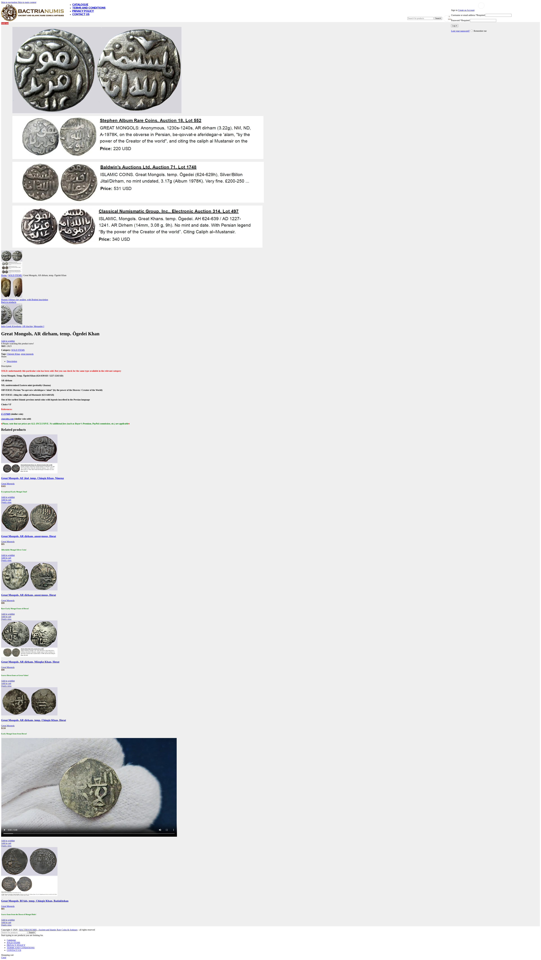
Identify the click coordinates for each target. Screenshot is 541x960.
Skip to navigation (9, 2)
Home (4, 275)
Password (460, 20)
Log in (454, 26)
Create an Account (466, 10)
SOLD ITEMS (15, 275)
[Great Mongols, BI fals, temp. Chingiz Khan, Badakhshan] (29, 875)
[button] (6, 500)
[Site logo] (32, 21)
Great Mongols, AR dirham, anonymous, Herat (28, 536)
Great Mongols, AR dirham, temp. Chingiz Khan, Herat (33, 720)
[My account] (481, 5)
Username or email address (468, 15)
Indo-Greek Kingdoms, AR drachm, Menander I (22, 326)
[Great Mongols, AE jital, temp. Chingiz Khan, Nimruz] (29, 462)
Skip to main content (27, 2)
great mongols (27, 354)
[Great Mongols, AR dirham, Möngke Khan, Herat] (29, 646)
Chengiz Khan (13, 354)
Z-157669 (5, 414)
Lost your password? (460, 31)
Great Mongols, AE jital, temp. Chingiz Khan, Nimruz (32, 478)
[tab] (12, 361)
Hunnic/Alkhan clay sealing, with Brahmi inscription (24, 299)
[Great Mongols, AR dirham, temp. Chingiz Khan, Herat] (29, 714)
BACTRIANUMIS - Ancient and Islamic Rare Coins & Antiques (48, 930)
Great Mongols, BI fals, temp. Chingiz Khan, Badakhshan (34, 900)
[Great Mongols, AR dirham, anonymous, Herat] (29, 531)
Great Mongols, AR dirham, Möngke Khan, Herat (30, 661)
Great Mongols (8, 483)
